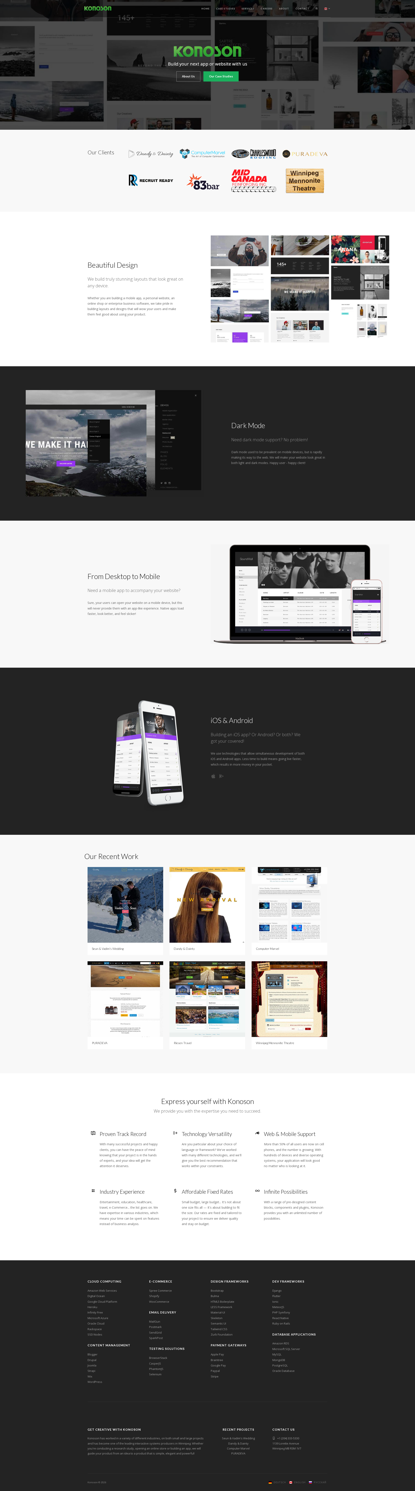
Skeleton (216, 1318)
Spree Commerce (160, 1291)
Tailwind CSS (219, 1329)
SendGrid (155, 1332)
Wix (90, 1376)
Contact (302, 8)
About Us (188, 76)
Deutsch (279, 1482)
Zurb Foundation (222, 1334)
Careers (267, 8)
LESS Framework (221, 1307)
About (284, 8)
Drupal (92, 1360)
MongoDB (278, 1360)
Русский (319, 1482)
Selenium (155, 1374)
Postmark (155, 1327)
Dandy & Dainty (238, 1443)
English (299, 1482)
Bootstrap (217, 1291)
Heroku (92, 1307)
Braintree (217, 1360)
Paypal (215, 1371)
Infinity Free (95, 1312)
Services (248, 8)
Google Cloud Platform (102, 1302)
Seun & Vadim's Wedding (238, 1438)
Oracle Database (283, 1371)
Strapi (91, 1371)
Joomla (92, 1365)
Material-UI (218, 1312)
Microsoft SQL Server (286, 1349)
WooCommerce (159, 1302)
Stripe (215, 1376)
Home (205, 8)
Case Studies (225, 8)
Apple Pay (217, 1354)
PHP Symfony (281, 1312)
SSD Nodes (95, 1334)
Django (277, 1291)
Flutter (276, 1296)
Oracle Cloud (96, 1323)
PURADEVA (238, 1453)
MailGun (154, 1321)
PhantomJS (156, 1369)
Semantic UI (218, 1323)
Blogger (92, 1354)
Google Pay (218, 1365)
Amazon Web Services (102, 1291)
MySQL (276, 1354)
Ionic (275, 1302)
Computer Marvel (238, 1448)
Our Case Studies (221, 76)
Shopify (154, 1296)
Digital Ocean (96, 1296)
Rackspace (95, 1329)
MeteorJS (278, 1307)
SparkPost (156, 1338)
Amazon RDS (280, 1343)
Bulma (215, 1296)
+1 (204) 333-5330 (288, 1438)
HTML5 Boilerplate (222, 1302)
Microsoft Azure (98, 1318)
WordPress (95, 1382)
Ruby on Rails (281, 1323)
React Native (280, 1318)
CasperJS (155, 1363)
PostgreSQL (280, 1365)
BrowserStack (158, 1358)
